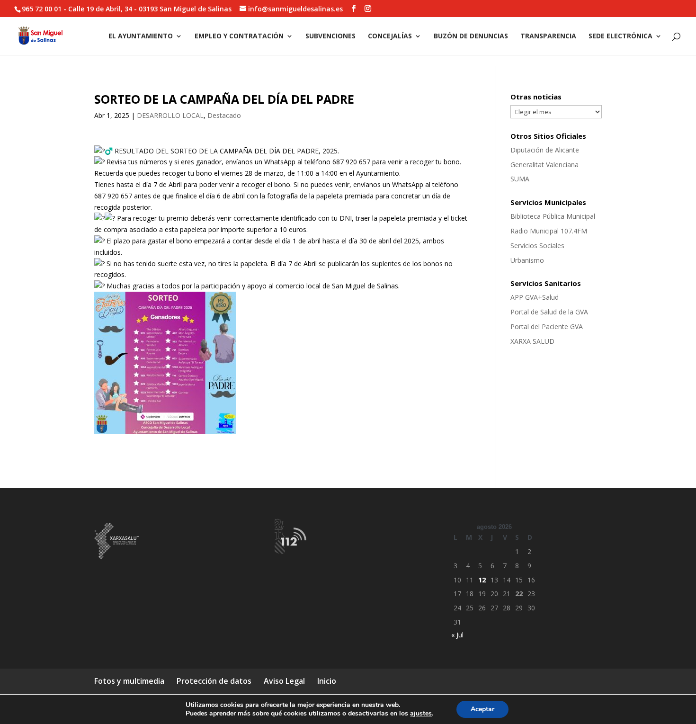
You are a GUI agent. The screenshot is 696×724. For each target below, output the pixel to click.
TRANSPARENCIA (548, 36)
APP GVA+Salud (534, 297)
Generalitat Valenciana (544, 164)
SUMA (519, 178)
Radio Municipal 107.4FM (548, 230)
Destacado (224, 115)
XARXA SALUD (532, 341)
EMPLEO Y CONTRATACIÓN (239, 36)
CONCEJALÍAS (390, 36)
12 (482, 579)
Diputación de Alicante (544, 149)
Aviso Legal (284, 681)
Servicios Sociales (537, 245)
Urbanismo (527, 260)
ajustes (421, 713)
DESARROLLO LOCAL (170, 115)
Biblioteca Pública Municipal (552, 216)
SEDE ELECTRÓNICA (620, 36)
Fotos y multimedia (129, 681)
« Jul (457, 634)
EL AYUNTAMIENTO (140, 36)
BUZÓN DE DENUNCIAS (471, 36)
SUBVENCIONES (330, 36)
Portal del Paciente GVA (546, 326)
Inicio (326, 681)
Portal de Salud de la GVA (549, 311)
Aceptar (482, 709)
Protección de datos (214, 681)
